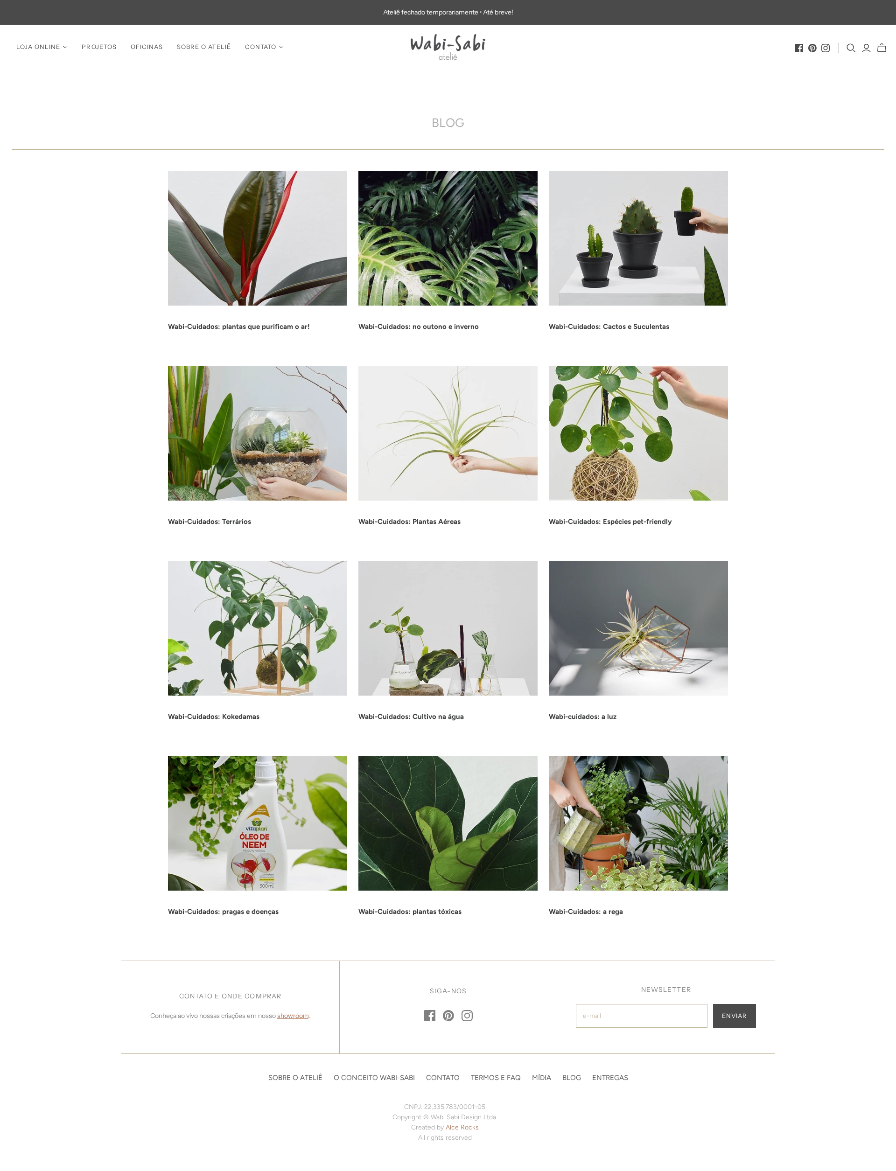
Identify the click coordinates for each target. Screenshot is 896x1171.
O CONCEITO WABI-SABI (374, 1077)
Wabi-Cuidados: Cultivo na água (411, 716)
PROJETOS (99, 46)
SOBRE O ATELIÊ (204, 46)
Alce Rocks (462, 1127)
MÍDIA (541, 1077)
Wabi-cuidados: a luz (582, 716)
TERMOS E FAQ (496, 1077)
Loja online (38, 46)
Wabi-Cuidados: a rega (586, 911)
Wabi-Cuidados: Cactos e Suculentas (609, 326)
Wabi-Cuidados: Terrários (209, 521)
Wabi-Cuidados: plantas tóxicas (410, 911)
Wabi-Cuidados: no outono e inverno (418, 326)
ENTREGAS (610, 1077)
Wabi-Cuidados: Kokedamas (213, 716)
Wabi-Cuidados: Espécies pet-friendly (610, 521)
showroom (292, 1015)
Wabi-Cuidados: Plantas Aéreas (409, 521)
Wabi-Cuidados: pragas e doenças (223, 911)
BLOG (571, 1077)
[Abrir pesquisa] (851, 48)
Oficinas (147, 46)
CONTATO (260, 46)
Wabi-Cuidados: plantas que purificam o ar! (239, 326)
